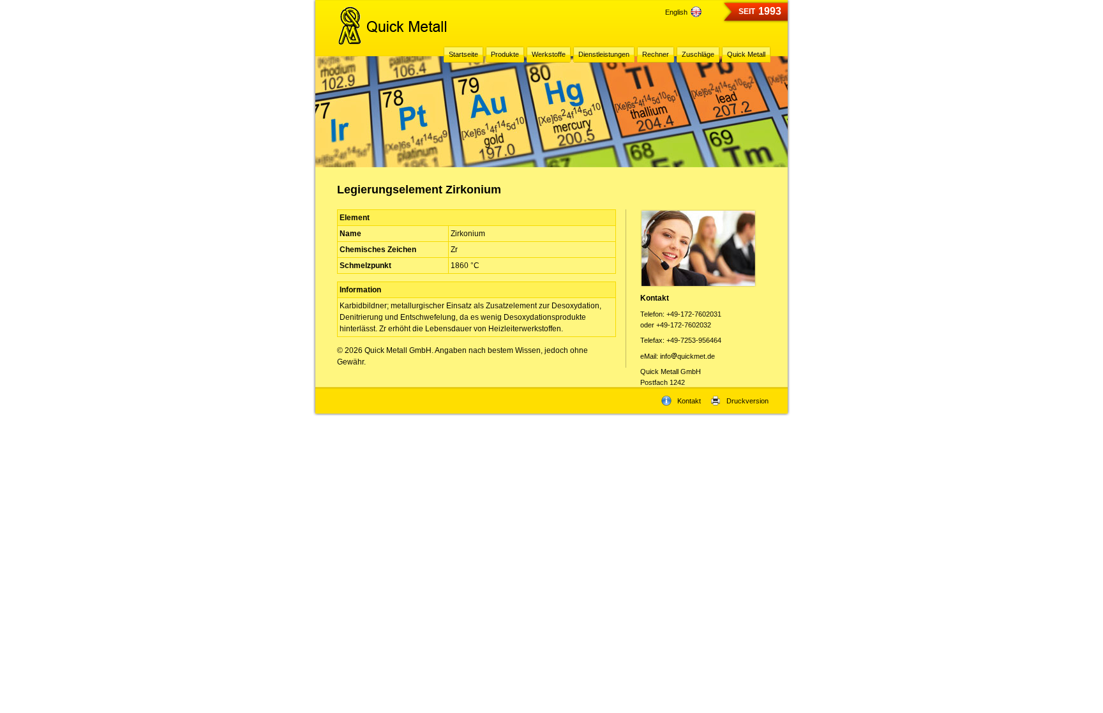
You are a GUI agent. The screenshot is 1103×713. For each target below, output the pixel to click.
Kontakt (689, 401)
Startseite (463, 54)
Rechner (655, 54)
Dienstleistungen (603, 54)
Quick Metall (746, 54)
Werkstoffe (549, 54)
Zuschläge (698, 54)
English (676, 12)
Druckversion (747, 401)
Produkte (505, 54)
